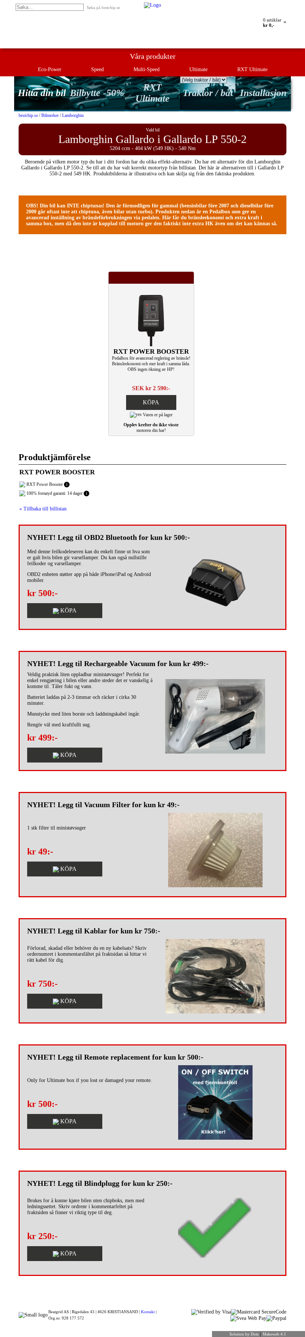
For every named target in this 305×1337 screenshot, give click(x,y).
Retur (237, 4)
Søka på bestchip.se (103, 7)
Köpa (151, 402)
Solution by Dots (244, 1334)
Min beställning (213, 4)
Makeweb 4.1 (274, 1334)
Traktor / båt (208, 92)
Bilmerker (50, 115)
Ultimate (198, 69)
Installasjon (263, 92)
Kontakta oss (258, 4)
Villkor (281, 4)
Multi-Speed (147, 69)
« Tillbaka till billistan (43, 509)
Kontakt (148, 1311)
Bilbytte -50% (97, 92)
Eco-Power (49, 69)
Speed (97, 69)
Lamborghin (73, 115)
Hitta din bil (42, 92)
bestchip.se (28, 115)
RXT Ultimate (252, 69)
